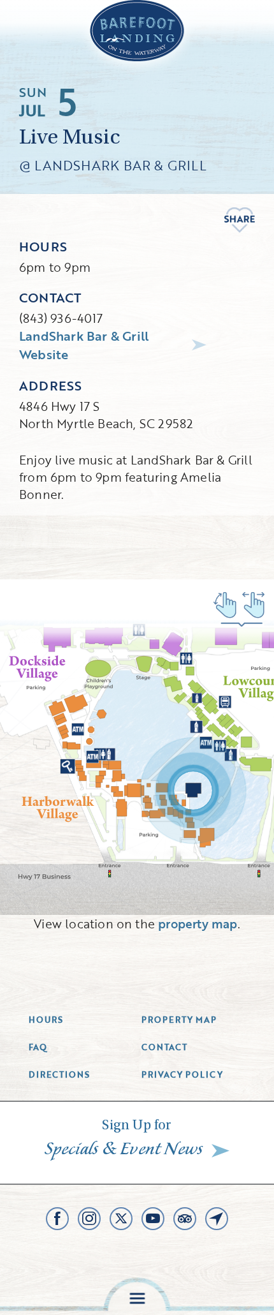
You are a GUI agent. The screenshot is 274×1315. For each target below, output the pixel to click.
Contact (164, 1047)
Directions (59, 1074)
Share (239, 220)
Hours (46, 1019)
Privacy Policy (182, 1074)
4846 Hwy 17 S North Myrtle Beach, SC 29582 (106, 415)
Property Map (179, 1019)
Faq (38, 1047)
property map (197, 923)
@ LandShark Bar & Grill (112, 165)
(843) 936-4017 (61, 318)
